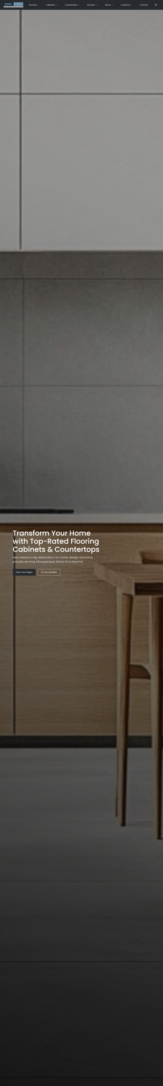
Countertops (71, 5)
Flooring (32, 5)
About (108, 5)
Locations (125, 5)
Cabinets (50, 5)
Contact (144, 5)
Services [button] (91, 5)
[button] (155, 5)
